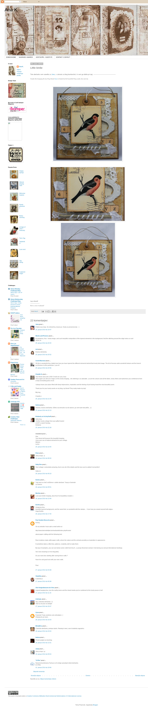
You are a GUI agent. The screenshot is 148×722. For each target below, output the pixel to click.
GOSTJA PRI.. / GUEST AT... (44, 57)
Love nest (22, 249)
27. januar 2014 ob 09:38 (43, 581)
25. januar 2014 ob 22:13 (43, 410)
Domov (88, 675)
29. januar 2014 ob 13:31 (43, 643)
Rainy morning (22, 216)
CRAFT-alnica (15, 313)
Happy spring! (21, 171)
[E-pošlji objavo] (42, 311)
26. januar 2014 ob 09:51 (43, 487)
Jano (53, 74)
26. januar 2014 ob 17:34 (43, 514)
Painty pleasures (22, 206)
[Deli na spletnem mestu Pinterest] (55, 311)
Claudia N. (38, 374)
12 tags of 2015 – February (22, 228)
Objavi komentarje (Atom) (48, 679)
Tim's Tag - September (22, 240)
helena (37, 405)
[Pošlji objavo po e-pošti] (46, 311)
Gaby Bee (38, 464)
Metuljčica (38, 626)
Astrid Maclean (40, 361)
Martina (37, 493)
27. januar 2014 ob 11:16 (43, 593)
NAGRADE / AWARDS (26, 57)
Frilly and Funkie (16, 386)
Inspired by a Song (22, 331)
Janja (37, 649)
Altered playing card (21, 183)
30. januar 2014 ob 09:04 (43, 654)
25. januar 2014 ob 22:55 (43, 447)
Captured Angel (22, 272)
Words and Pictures (41, 336)
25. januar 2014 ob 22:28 (43, 427)
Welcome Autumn (22, 194)
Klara (37, 453)
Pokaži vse (22, 424)
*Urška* (38, 660)
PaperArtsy (14, 362)
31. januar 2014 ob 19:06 (43, 667)
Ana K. (11, 9)
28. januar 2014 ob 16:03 (43, 620)
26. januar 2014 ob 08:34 (43, 458)
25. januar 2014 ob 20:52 (43, 354)
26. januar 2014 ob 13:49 (43, 498)
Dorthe (37, 505)
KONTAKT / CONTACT (63, 57)
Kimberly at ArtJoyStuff (43, 416)
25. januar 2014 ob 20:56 (43, 368)
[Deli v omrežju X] (51, 311)
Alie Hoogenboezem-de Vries (44, 587)
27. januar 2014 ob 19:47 (43, 606)
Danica (37, 480)
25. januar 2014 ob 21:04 (43, 399)
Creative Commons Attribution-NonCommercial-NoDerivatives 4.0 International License (54, 696)
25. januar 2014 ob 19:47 (43, 329)
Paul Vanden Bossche (42, 520)
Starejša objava (140, 675)
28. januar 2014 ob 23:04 (43, 631)
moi (36, 349)
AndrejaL (38, 599)
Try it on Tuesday (16, 328)
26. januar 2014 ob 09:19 (43, 473)
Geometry (13, 381)
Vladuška (38, 576)
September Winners (16, 420)
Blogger (95, 705)
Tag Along (21, 261)
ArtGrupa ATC (15, 401)
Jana (56, 79)
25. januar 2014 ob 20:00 (43, 343)
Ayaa (37, 612)
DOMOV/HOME (11, 57)
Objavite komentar (39, 671)
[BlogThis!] (48, 311)
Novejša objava (36, 675)
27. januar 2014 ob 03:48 (43, 570)
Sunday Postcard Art (17, 379)
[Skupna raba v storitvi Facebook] (53, 311)
